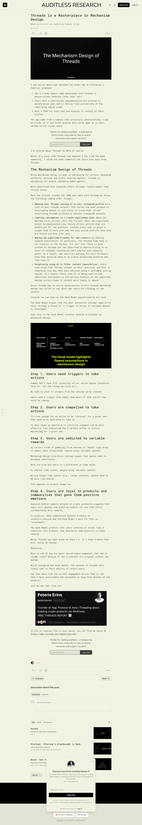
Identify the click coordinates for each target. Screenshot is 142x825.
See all (35, 775)
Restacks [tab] (45, 695)
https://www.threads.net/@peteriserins (53, 634)
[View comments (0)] (40, 33)
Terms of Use (81, 800)
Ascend (34, 728)
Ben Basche (57, 750)
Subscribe (124, 5)
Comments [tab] (36, 695)
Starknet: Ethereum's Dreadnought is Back (56, 744)
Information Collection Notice (70, 802)
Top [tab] (33, 722)
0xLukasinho (43, 765)
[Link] (27, 169)
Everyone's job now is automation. (44, 732)
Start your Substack (65, 815)
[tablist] (40, 694)
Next (104, 678)
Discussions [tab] (47, 722)
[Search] (110, 5)
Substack (60, 820)
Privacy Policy (87, 802)
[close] (92, 761)
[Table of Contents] (2, 412)
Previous (39, 678)
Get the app (81, 815)
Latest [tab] (39, 722)
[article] (71, 733)
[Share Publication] (114, 5)
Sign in (135, 5)
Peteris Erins (45, 750)
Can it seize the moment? (40, 747)
